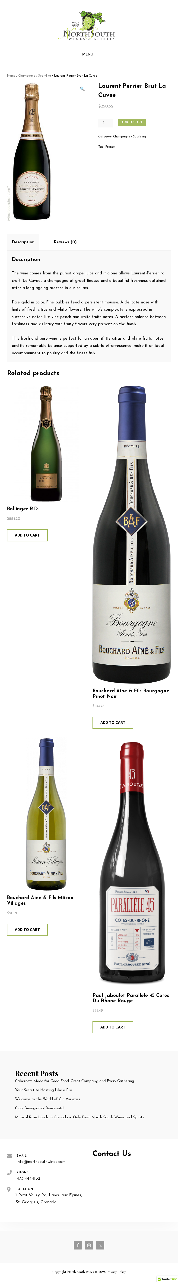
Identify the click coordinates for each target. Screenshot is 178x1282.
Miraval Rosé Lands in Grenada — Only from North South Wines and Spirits (79, 1117)
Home (11, 75)
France (110, 146)
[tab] (27, 242)
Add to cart (132, 122)
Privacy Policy (116, 1272)
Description (23, 242)
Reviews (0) (65, 242)
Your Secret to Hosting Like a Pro (43, 1090)
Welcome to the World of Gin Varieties (47, 1099)
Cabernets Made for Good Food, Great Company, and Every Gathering (74, 1081)
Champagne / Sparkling (34, 75)
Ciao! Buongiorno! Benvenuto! (39, 1108)
